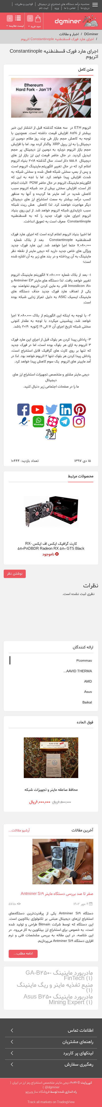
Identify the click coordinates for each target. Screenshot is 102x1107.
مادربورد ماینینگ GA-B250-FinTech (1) (59, 976)
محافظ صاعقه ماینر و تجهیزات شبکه (51, 790)
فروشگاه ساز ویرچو (38, 1092)
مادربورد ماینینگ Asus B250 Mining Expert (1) (58, 1000)
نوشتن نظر (15, 573)
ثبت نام (43, 8)
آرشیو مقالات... (19, 830)
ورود (56, 8)
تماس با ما (70, 8)
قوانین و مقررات (24, 4)
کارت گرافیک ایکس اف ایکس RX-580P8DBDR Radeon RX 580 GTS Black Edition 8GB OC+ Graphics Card (51, 548)
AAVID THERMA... (77, 671)
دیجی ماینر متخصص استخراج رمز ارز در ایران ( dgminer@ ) (40, 1085)
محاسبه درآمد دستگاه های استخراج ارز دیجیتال (63, 4)
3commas (84, 660)
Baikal (87, 702)
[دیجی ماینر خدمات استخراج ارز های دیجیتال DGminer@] (76, 21)
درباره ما (85, 8)
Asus (88, 692)
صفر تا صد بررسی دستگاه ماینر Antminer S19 (57, 894)
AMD (88, 681)
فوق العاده (85, 722)
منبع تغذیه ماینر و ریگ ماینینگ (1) (55, 988)
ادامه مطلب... (23, 953)
